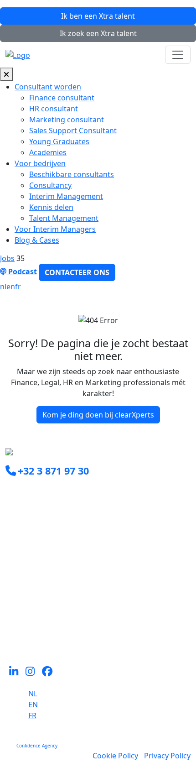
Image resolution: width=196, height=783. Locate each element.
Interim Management (66, 196)
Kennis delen (51, 207)
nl (3, 287)
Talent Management (63, 218)
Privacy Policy (167, 756)
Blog (13, 623)
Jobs (7, 258)
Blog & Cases (37, 240)
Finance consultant (61, 98)
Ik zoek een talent (98, 33)
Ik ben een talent (98, 16)
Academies (48, 152)
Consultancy (50, 185)
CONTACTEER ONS (77, 272)
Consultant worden (48, 87)
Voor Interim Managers (55, 229)
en (10, 287)
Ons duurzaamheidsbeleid (51, 612)
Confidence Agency (36, 745)
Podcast (21, 271)
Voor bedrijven (40, 163)
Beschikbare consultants (71, 174)
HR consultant (53, 109)
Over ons (21, 601)
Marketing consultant (66, 120)
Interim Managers (36, 569)
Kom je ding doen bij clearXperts (98, 415)
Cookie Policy (115, 756)
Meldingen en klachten (44, 634)
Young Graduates (59, 141)
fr (18, 287)
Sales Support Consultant (73, 130)
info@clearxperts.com (56, 491)
